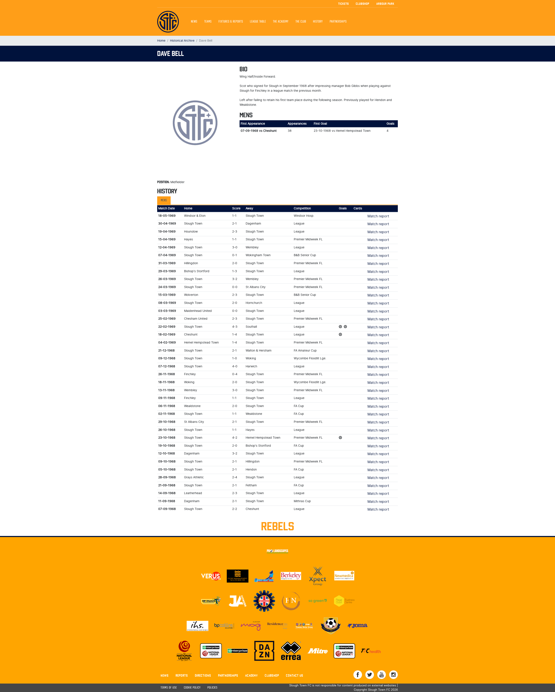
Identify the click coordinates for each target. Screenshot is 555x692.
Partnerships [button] (338, 21)
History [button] (318, 21)
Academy (251, 675)
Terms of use (169, 687)
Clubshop (362, 3)
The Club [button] (300, 21)
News (194, 21)
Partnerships (228, 675)
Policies (212, 687)
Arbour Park (385, 3)
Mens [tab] (164, 200)
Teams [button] (208, 21)
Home (161, 40)
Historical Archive (182, 40)
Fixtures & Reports (231, 21)
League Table (258, 21)
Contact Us (294, 675)
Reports (182, 675)
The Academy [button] (281, 21)
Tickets (343, 3)
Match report (378, 216)
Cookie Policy (192, 687)
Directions (203, 675)
